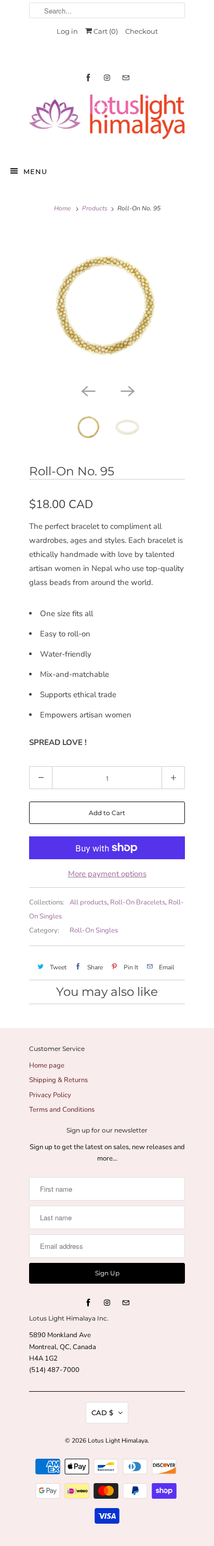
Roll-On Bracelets (137, 902)
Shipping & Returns (58, 1080)
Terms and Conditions (62, 1109)
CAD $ (102, 1412)
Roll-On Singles (94, 930)
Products (95, 208)
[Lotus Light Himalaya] (107, 121)
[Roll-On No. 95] (107, 303)
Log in (67, 31)
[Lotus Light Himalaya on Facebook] (88, 77)
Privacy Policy (50, 1095)
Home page (46, 1065)
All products (88, 902)
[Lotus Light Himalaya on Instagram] (107, 77)
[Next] (126, 390)
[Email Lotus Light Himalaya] (125, 77)
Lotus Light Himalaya (118, 1440)
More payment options (107, 874)
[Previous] (87, 390)
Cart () (105, 31)
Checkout (141, 31)
